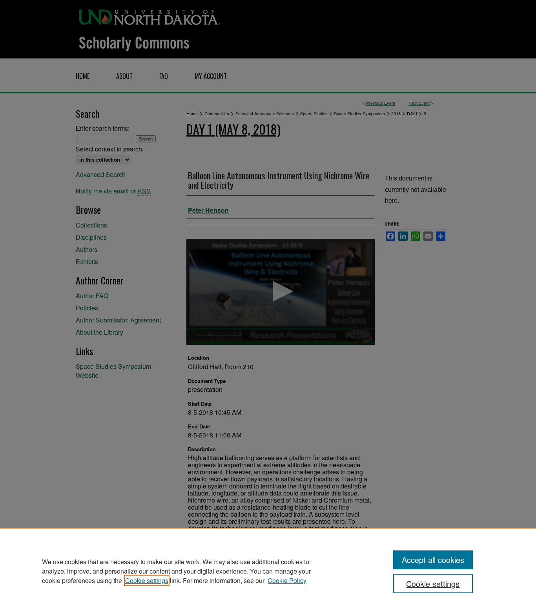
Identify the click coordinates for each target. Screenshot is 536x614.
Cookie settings (146, 580)
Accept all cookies (433, 559)
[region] (268, 571)
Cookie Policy (287, 580)
